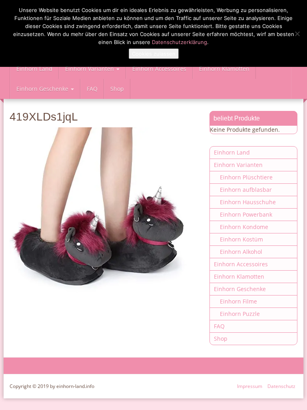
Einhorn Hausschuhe (248, 202)
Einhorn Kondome (244, 227)
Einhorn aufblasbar (246, 189)
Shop (117, 88)
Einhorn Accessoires (159, 68)
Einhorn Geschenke (43, 88)
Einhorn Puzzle (240, 314)
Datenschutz (281, 386)
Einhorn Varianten (90, 68)
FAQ (92, 88)
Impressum (249, 386)
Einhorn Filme (238, 301)
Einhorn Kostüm (241, 239)
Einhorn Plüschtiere (246, 177)
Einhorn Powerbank (246, 214)
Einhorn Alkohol (241, 251)
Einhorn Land (34, 68)
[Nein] (297, 34)
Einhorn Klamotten (224, 68)
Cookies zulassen (153, 53)
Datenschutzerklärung (179, 42)
